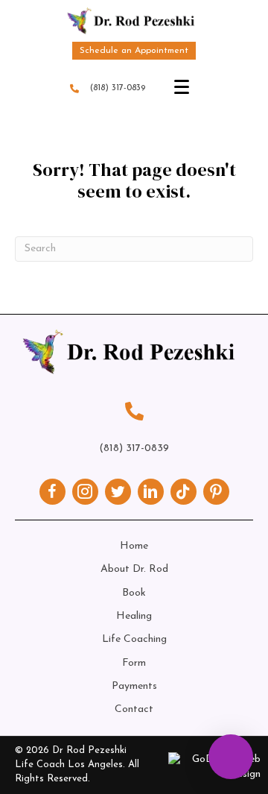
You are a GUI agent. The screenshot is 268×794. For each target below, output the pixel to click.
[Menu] (181, 87)
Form (134, 663)
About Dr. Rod (134, 569)
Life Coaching (134, 639)
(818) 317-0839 (117, 88)
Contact (134, 709)
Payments (134, 686)
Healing (134, 616)
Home (134, 546)
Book (134, 593)
